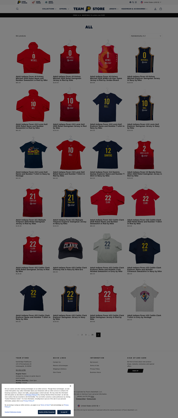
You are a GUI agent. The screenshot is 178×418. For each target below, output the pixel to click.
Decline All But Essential (46, 412)
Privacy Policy (31, 395)
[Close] (70, 386)
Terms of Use (45, 405)
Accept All (64, 412)
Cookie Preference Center (13, 412)
